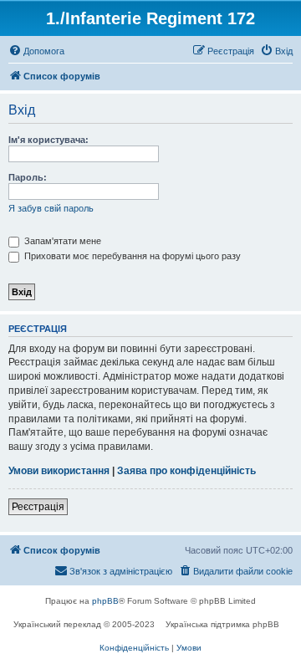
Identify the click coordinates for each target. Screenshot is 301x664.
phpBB (105, 600)
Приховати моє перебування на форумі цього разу (131, 256)
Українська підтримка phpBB (222, 624)
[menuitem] (36, 51)
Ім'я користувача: (48, 140)
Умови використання (59, 471)
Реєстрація (38, 507)
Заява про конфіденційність (186, 471)
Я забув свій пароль (51, 208)
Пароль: (27, 177)
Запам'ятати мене (61, 241)
